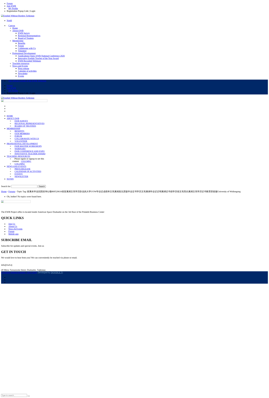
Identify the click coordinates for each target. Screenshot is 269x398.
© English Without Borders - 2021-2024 (19, 272)
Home (4, 191)
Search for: (6, 186)
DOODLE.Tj (57, 272)
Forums (11, 191)
